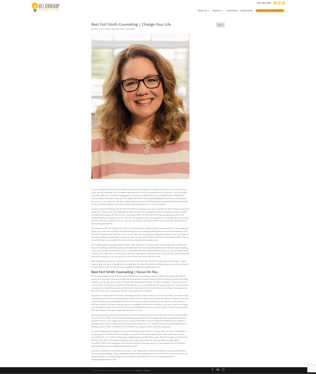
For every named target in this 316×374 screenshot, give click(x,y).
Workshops (246, 10)
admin (96, 29)
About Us (202, 10)
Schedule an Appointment (270, 11)
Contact (147, 370)
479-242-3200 (264, 3)
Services (217, 10)
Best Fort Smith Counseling (123, 29)
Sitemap (138, 370)
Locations (232, 10)
